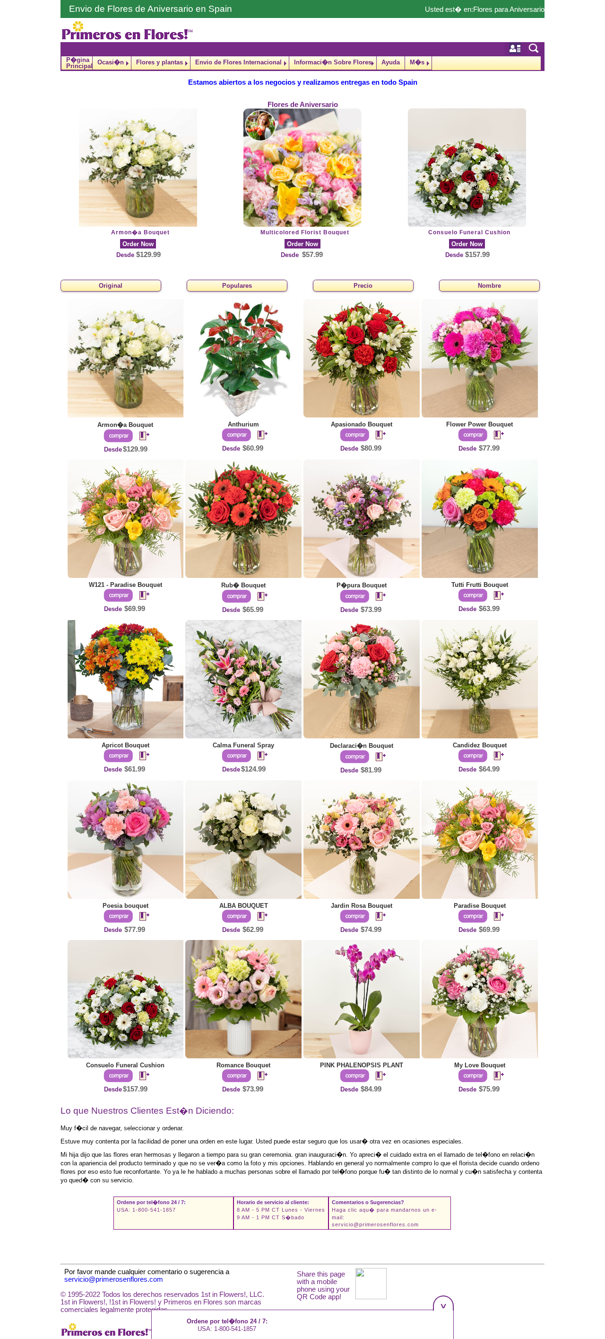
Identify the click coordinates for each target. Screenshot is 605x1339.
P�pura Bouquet (362, 585)
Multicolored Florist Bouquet (304, 232)
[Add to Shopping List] (140, 436)
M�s (417, 62)
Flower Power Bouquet (479, 424)
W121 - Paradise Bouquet (125, 584)
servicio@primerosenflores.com (375, 1224)
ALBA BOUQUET (243, 905)
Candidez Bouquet (480, 745)
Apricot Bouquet (125, 745)
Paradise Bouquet (480, 905)
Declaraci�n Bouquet (361, 745)
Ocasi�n (110, 62)
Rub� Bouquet (243, 585)
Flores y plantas (159, 62)
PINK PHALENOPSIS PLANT (361, 1065)
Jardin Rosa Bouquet (361, 905)
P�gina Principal (79, 63)
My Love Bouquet (479, 1065)
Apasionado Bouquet (361, 424)
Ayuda (390, 62)
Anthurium (243, 424)
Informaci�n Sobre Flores (333, 62)
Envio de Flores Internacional (238, 62)
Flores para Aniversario (508, 9)
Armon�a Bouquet (140, 232)
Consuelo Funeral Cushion (469, 232)
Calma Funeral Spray (243, 745)
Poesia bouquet (125, 905)
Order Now (138, 244)
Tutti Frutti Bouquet (479, 584)
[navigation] (302, 63)
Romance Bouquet (243, 1065)
